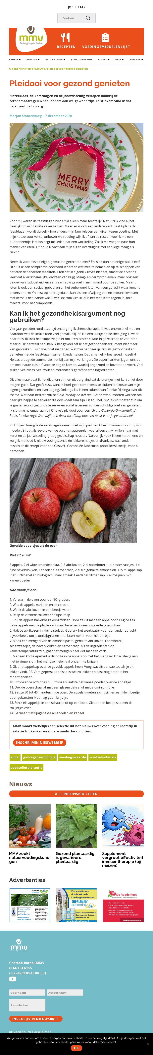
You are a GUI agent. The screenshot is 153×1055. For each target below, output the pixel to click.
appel (15, 757)
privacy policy (20, 1032)
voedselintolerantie (26, 767)
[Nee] (148, 1044)
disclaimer (42, 1032)
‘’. (113, 410)
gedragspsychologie (39, 757)
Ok (76, 1048)
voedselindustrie (102, 757)
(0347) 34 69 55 (20, 968)
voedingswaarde (72, 757)
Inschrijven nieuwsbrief (39, 742)
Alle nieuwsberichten (76, 794)
